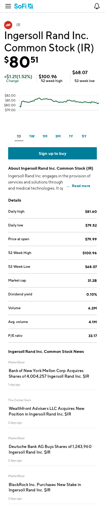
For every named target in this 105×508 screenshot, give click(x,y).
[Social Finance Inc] (23, 6)
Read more (81, 185)
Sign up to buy (53, 153)
